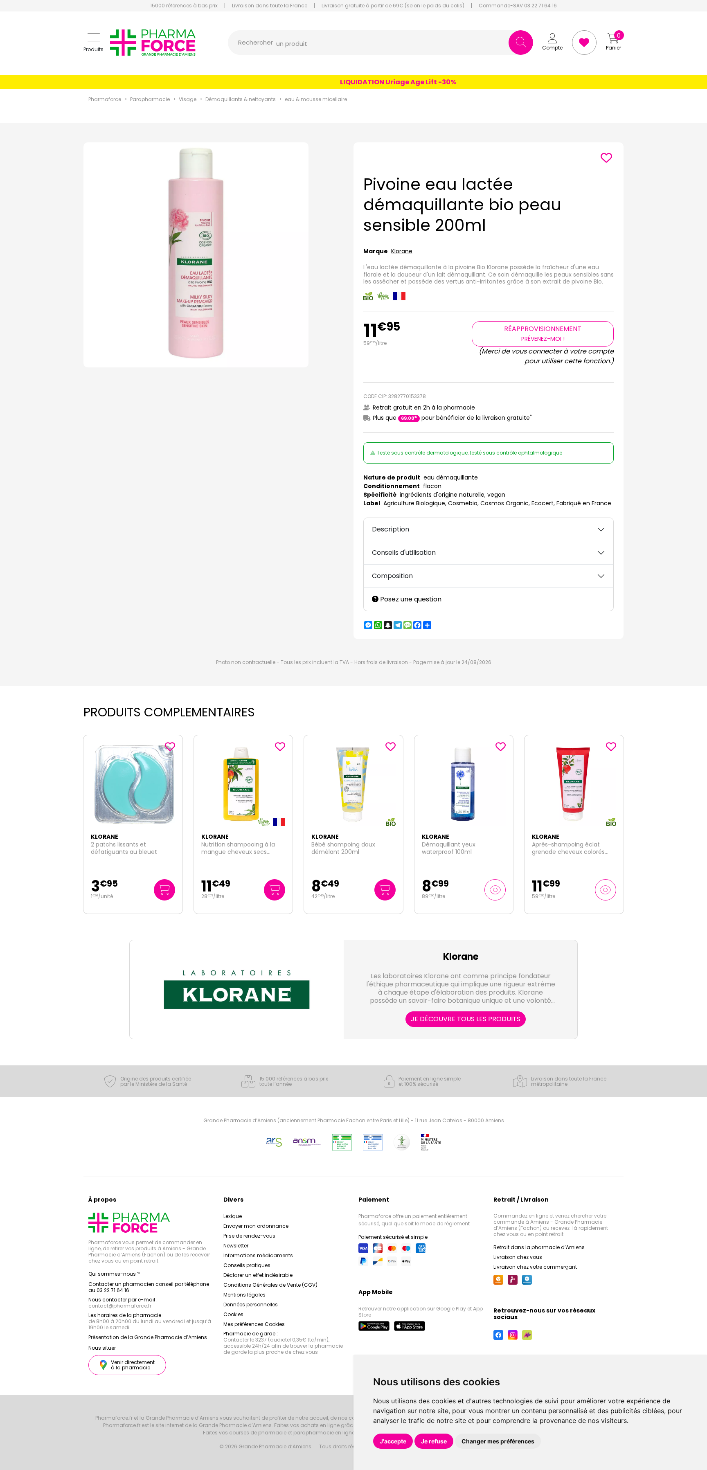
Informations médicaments (258, 1255)
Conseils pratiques (246, 1265)
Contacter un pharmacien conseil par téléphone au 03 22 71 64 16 (148, 1287)
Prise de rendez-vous (249, 1236)
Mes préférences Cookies (254, 1324)
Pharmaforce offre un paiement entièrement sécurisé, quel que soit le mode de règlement (414, 1220)
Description (390, 529)
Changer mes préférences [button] (498, 1441)
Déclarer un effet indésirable (258, 1275)
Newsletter (235, 1246)
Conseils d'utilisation (404, 552)
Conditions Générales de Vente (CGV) (270, 1285)
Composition (392, 576)
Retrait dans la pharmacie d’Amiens (539, 1247)
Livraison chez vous (517, 1257)
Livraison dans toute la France (269, 5)
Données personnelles (250, 1304)
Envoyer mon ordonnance (255, 1226)
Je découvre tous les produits (465, 1019)
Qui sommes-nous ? (114, 1273)
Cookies (233, 1314)
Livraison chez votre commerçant (535, 1267)
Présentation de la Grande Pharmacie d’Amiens (147, 1337)
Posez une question (410, 599)
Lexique (232, 1216)
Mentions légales (244, 1295)
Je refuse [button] (434, 1441)
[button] (93, 42)
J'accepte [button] (393, 1441)
